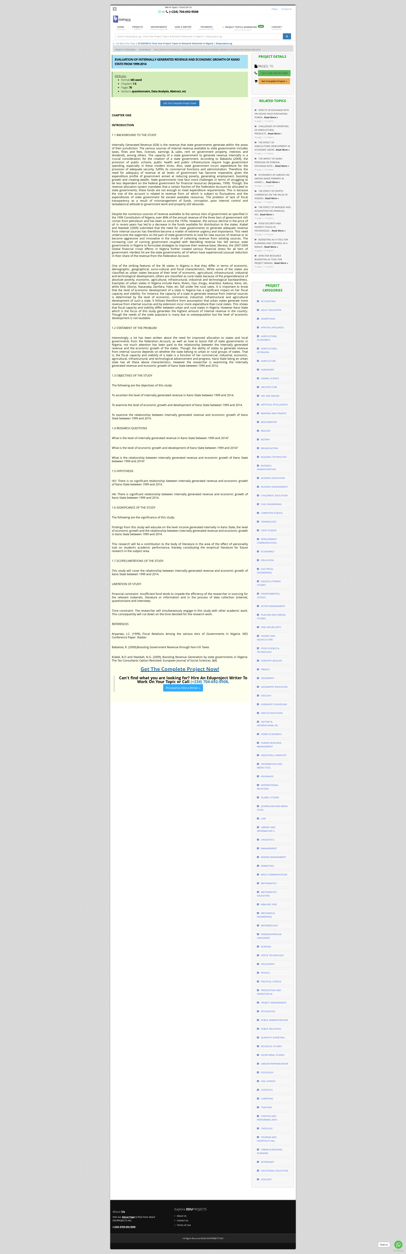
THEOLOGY (266, 1128)
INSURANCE (267, 776)
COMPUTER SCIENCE (271, 512)
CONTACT (277, 27)
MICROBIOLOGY (269, 925)
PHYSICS (265, 972)
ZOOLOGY (266, 1179)
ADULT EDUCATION (270, 309)
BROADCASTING (269, 448)
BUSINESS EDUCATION (272, 478)
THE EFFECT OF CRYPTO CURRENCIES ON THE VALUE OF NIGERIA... (271, 194)
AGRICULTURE (268, 360)
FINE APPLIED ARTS (270, 627)
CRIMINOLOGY (268, 521)
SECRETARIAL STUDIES (272, 1054)
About (275, 9)
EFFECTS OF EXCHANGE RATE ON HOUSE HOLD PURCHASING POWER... (272, 114)
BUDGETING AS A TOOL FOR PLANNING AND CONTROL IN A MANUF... (271, 243)
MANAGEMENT (268, 848)
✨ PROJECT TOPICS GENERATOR (242, 28)
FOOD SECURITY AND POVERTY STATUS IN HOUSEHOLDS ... (270, 227)
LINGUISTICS (267, 839)
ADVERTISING (267, 318)
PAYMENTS (206, 27)
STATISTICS (266, 1089)
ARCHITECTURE (268, 387)
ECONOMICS (145, 49)
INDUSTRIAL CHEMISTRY (273, 755)
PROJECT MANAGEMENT (273, 1002)
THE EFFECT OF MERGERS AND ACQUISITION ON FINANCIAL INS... (273, 211)
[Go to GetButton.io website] (398, 1251)
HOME (120, 27)
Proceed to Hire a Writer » (183, 688)
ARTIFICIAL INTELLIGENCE (274, 404)
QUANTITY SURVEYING (272, 1037)
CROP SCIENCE (268, 530)
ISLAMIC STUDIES (269, 797)
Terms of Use (183, 1225)
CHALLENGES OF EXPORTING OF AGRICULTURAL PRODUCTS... (272, 130)
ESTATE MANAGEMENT (272, 606)
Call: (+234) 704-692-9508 (274, 73)
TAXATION (266, 1107)
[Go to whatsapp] (398, 1245)
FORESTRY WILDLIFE (271, 660)
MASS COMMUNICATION (273, 874)
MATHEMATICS (268, 883)
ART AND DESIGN (269, 395)
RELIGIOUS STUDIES (271, 1046)
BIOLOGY (265, 430)
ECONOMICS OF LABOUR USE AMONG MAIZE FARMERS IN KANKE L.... (272, 178)
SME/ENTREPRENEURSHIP (274, 1063)
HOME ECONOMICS (271, 734)
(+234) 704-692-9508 (209, 681)
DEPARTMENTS (158, 27)
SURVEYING (266, 1098)
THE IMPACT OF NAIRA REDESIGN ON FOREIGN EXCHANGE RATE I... (272, 162)
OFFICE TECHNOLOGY (272, 955)
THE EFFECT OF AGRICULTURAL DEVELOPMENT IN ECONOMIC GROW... (272, 146)
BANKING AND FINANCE (273, 413)
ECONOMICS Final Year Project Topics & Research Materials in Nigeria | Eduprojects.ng (185, 43)
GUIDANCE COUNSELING (273, 704)
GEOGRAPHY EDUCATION (274, 686)
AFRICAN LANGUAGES (272, 327)
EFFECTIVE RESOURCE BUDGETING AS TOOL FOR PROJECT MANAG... (271, 259)
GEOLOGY (265, 695)
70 (271, 66)
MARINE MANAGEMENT (273, 857)
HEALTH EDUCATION (271, 713)
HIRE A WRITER (183, 27)
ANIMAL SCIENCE (269, 378)
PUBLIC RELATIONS (270, 1028)
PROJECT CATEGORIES (125, 49)
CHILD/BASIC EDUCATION (274, 495)
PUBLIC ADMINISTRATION (274, 1020)
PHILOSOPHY (267, 964)
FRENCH (265, 669)
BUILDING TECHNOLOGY (273, 456)
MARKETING (267, 865)
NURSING (265, 946)
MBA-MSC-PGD (268, 904)
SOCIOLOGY (267, 1072)
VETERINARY (267, 1161)
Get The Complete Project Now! (179, 103)
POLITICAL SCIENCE (270, 981)
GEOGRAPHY (267, 678)
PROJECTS (137, 27)
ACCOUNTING (268, 301)
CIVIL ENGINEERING (271, 504)
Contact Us (287, 9)
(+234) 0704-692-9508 (124, 1226)
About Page (128, 1216)
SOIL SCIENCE (267, 1081)
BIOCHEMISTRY (268, 422)
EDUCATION (267, 560)
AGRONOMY (267, 369)
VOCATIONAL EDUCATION (274, 1170)
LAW (263, 818)
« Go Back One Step (125, 43)
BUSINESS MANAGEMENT (274, 486)
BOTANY (265, 439)
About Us (181, 1215)
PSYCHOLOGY (267, 1011)
